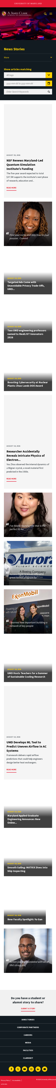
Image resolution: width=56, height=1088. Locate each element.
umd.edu (4, 1084)
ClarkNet (28, 1058)
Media (28, 1042)
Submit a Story (28, 1008)
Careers (28, 1035)
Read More (11, 187)
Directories (28, 1019)
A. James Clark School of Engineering (16, 9)
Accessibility (16, 1080)
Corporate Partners (28, 1027)
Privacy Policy (5, 1080)
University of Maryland (28, 4)
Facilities (28, 1050)
